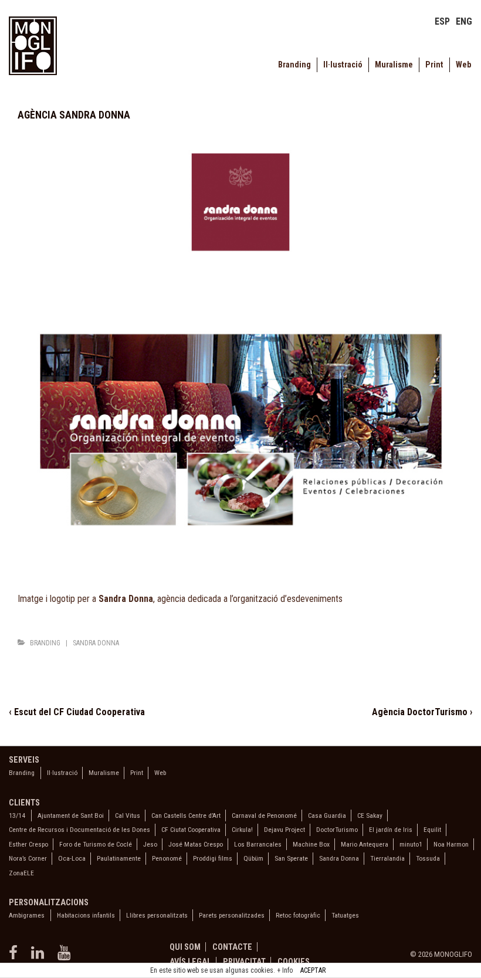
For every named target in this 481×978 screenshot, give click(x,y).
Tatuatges (345, 915)
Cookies (293, 961)
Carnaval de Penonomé (264, 815)
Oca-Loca (72, 858)
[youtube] (65, 956)
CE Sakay (369, 815)
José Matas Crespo (195, 844)
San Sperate (291, 858)
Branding (294, 65)
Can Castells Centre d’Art (186, 815)
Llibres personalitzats (157, 915)
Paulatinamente (119, 858)
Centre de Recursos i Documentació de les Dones (79, 829)
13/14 (17, 815)
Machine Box (311, 844)
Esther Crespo (28, 844)
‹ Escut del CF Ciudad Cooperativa (77, 712)
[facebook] (15, 956)
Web (463, 65)
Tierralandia (387, 858)
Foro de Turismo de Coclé (95, 844)
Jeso (150, 844)
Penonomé (167, 858)
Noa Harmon (451, 844)
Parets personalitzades (232, 915)
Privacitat (244, 961)
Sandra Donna (96, 643)
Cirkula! (242, 829)
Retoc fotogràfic (298, 915)
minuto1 (410, 844)
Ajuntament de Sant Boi (71, 815)
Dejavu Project (284, 829)
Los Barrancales (258, 844)
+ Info (285, 970)
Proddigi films (212, 858)
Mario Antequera (364, 844)
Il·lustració (343, 65)
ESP (442, 21)
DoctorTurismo (337, 829)
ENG (464, 21)
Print (434, 65)
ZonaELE (21, 873)
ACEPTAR (313, 970)
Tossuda (428, 858)
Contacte (232, 947)
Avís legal (190, 961)
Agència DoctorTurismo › (422, 712)
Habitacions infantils (86, 915)
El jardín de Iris (390, 829)
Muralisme (394, 65)
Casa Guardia (327, 815)
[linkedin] (40, 956)
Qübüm (253, 858)
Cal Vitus (127, 815)
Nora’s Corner (28, 858)
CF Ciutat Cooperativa (191, 829)
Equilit (432, 829)
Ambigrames (27, 915)
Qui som (185, 947)
